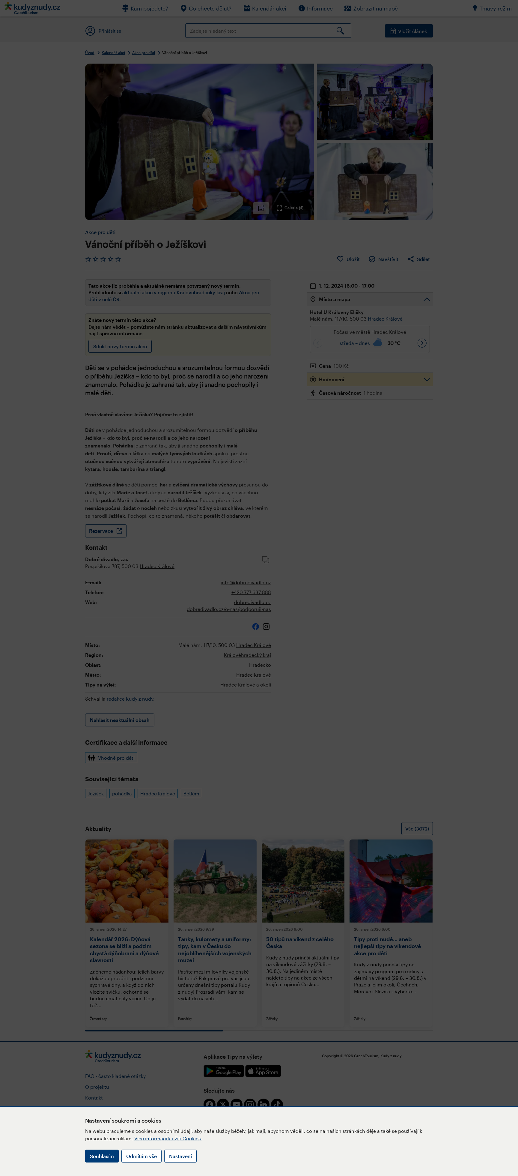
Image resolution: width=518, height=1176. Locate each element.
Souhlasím (102, 1156)
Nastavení (180, 1156)
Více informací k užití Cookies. (168, 1138)
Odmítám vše (141, 1156)
